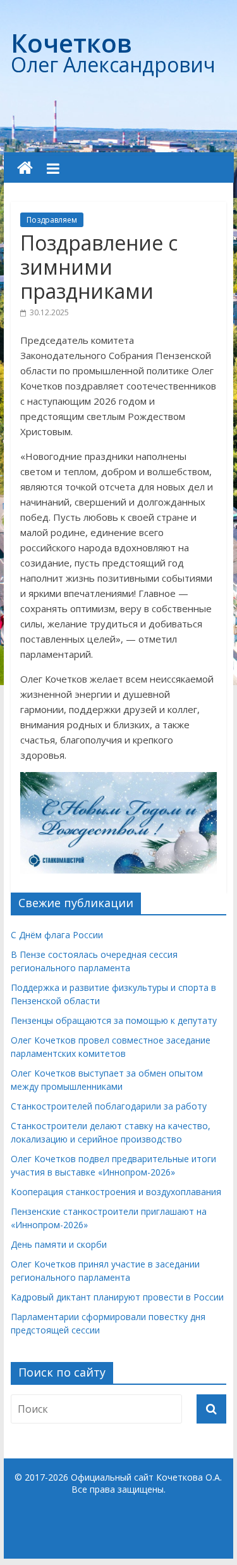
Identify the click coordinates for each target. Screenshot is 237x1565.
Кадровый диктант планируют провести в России (117, 1297)
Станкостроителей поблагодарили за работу (109, 1106)
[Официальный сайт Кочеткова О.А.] (25, 168)
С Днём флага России (57, 935)
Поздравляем (52, 219)
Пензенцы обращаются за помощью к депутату (114, 1020)
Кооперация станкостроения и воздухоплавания (116, 1192)
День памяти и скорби (59, 1244)
